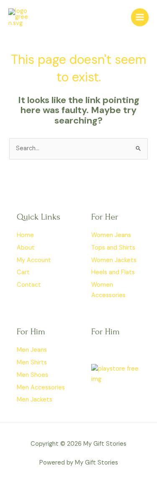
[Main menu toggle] (140, 17)
